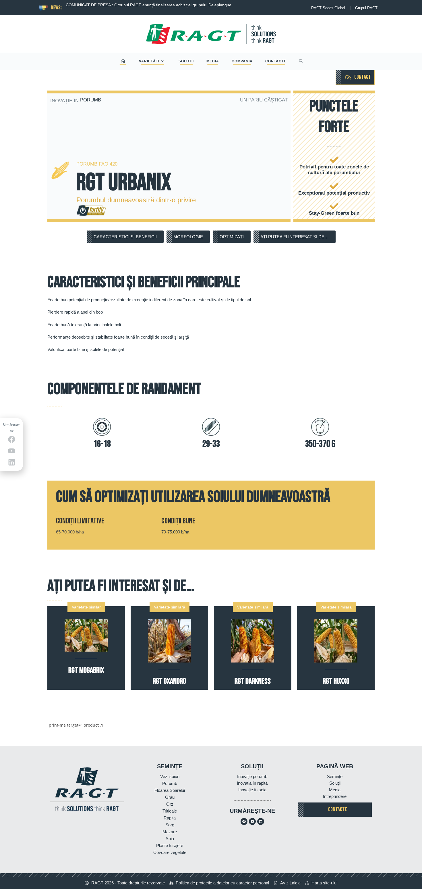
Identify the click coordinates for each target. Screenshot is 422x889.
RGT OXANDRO (169, 681)
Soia (170, 838)
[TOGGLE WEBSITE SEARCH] (301, 61)
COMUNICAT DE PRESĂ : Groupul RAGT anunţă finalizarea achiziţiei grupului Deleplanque (148, 5)
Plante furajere (169, 845)
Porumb (169, 783)
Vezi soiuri (169, 776)
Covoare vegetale (169, 852)
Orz (169, 804)
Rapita (170, 817)
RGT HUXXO (336, 681)
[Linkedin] (260, 821)
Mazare (169, 831)
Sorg (169, 824)
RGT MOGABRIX (86, 670)
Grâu (170, 797)
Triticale (169, 811)
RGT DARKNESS (253, 681)
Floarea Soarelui (169, 790)
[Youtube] (252, 821)
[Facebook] (244, 821)
